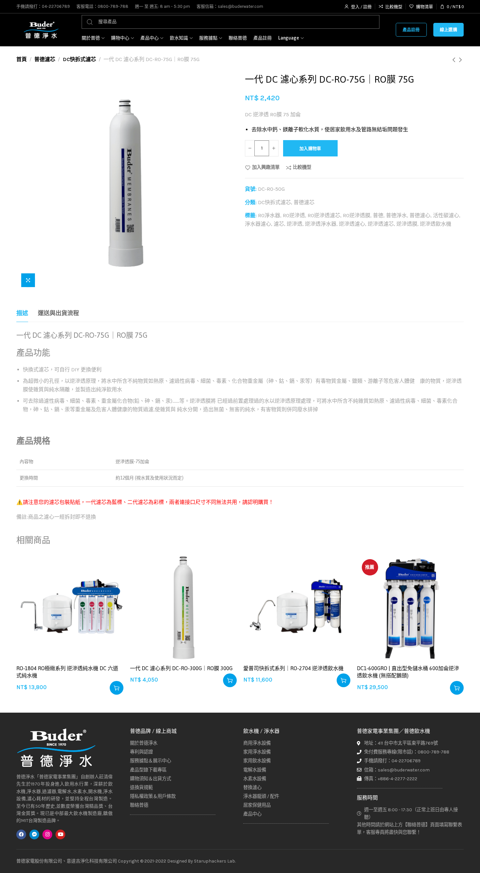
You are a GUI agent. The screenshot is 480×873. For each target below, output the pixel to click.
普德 (378, 215)
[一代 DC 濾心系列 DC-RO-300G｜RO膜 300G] (183, 607)
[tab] (22, 313)
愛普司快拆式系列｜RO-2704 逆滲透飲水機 (293, 668)
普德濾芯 (44, 59)
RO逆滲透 (294, 215)
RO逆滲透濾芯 (324, 215)
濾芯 (279, 224)
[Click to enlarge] (28, 280)
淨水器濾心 (258, 224)
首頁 (21, 59)
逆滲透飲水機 (435, 224)
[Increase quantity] (274, 148)
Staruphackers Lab (214, 861)
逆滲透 (294, 224)
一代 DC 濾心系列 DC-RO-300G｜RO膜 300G (181, 668)
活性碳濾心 (446, 215)
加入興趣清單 (266, 167)
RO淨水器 (269, 215)
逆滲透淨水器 (320, 224)
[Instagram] (47, 834)
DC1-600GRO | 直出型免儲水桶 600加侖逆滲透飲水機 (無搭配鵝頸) (408, 671)
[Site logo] (40, 30)
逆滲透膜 (406, 224)
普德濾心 (419, 215)
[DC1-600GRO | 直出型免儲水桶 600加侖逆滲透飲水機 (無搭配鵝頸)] (410, 607)
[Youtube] (60, 834)
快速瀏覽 (111, 598)
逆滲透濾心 (352, 224)
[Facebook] (21, 834)
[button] (116, 688)
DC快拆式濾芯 (79, 59)
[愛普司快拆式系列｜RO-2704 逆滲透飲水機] (296, 607)
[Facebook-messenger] (34, 834)
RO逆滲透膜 (356, 215)
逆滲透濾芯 (381, 224)
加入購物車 (310, 148)
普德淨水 (396, 215)
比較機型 (302, 167)
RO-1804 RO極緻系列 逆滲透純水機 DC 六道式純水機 (67, 671)
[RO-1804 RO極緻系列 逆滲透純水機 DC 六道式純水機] (69, 607)
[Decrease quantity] (250, 148)
